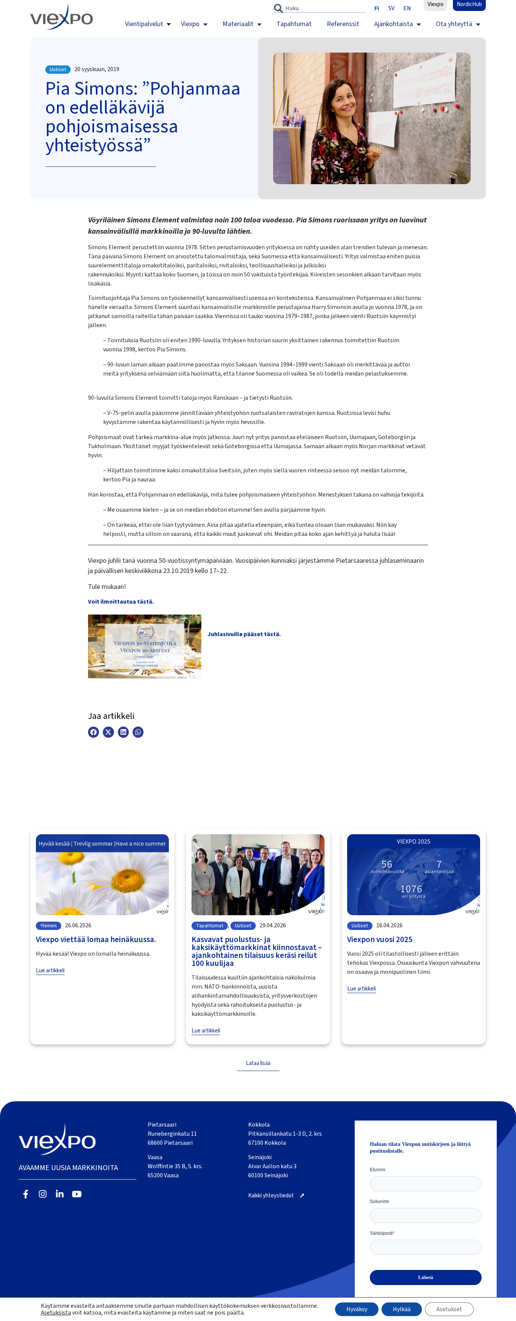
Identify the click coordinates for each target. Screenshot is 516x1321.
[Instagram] (43, 1194)
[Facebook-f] (26, 1194)
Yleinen (48, 926)
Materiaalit (237, 24)
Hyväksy (356, 1309)
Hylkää (402, 1309)
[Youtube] (76, 1194)
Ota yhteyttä (454, 24)
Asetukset (449, 1309)
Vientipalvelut (144, 24)
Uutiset (58, 69)
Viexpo (190, 24)
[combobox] (319, 8)
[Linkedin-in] (60, 1194)
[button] (93, 731)
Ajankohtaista (393, 24)
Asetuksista (56, 1312)
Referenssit (343, 24)
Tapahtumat (294, 24)
